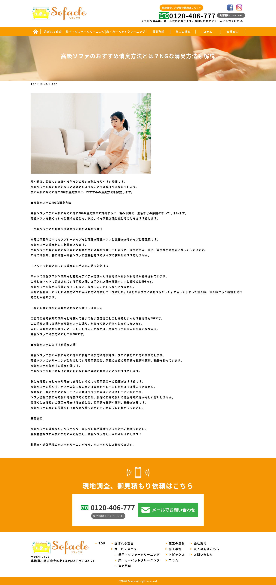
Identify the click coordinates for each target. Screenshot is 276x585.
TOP (100, 543)
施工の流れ (183, 31)
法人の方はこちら (204, 549)
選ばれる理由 (53, 31)
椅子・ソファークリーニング (85, 31)
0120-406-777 (192, 15)
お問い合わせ (201, 554)
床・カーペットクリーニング (125, 31)
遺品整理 (158, 31)
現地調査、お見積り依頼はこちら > (181, 7)
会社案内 (233, 31)
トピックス (175, 554)
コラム (207, 31)
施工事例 (173, 549)
